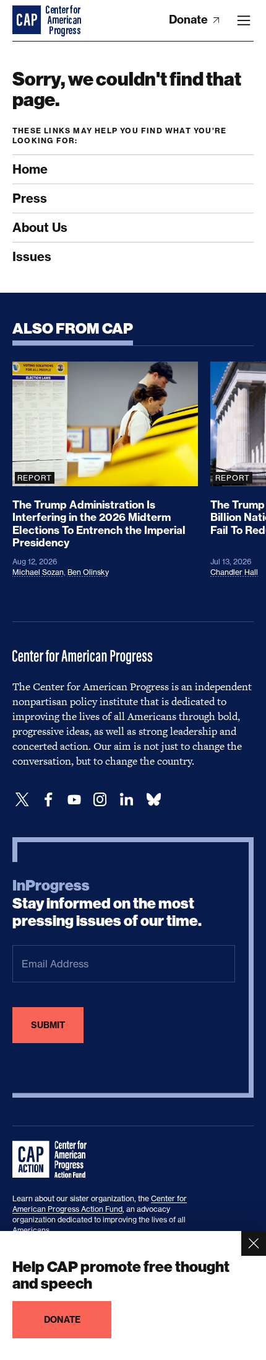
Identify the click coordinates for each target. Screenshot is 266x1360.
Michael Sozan (38, 572)
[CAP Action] (53, 1159)
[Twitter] (22, 800)
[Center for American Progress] (27, 20)
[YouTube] (74, 800)
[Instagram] (100, 800)
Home (30, 169)
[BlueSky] (153, 800)
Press (29, 198)
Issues (31, 256)
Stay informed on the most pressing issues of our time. (107, 903)
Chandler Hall (234, 572)
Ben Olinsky (88, 572)
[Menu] (244, 20)
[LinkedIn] (126, 800)
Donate (189, 19)
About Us (39, 227)
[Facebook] (48, 800)
